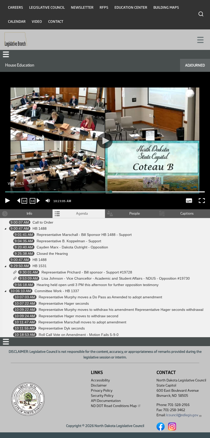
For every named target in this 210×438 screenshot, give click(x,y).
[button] (105, 219)
